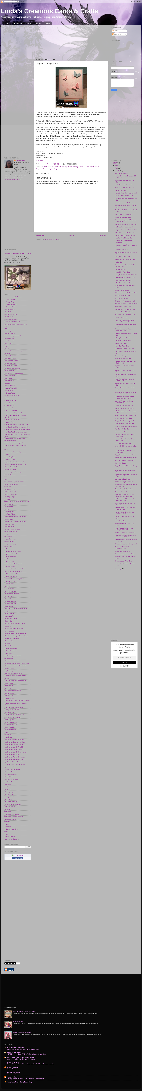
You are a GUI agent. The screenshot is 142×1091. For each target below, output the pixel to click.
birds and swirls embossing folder (15, 351)
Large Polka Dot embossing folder (15, 608)
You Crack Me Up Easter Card (124, 460)
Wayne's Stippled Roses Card (22, 1032)
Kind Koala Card (120, 269)
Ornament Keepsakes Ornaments (15, 666)
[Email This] (68, 164)
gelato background (10, 531)
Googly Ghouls (9, 541)
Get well (7, 534)
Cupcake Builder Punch (12, 419)
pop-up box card (9, 693)
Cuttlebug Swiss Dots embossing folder (17, 429)
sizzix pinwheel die (10, 724)
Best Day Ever (9, 341)
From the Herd (9, 524)
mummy (7, 643)
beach (6, 328)
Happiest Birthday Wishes (12, 551)
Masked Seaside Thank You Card (24, 1011)
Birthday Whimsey (10, 358)
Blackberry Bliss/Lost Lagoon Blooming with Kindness (124, 495)
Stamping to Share (13, 1062)
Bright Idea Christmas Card (123, 214)
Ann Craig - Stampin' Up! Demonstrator (20, 1057)
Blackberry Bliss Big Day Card (124, 349)
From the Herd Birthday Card (124, 423)
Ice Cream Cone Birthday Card (125, 314)
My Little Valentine (10, 646)
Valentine (7, 809)
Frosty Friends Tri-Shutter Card (125, 203)
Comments (117, 34)
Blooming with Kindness (12, 368)
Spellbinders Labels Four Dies (14, 747)
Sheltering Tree (9, 720)
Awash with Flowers (10, 319)
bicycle (6, 346)
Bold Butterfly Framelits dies (13, 373)
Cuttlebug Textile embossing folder (15, 432)
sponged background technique (14, 764)
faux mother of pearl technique (14, 482)
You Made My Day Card (122, 429)
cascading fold (9, 390)
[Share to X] (72, 164)
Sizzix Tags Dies (9, 727)
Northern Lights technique (13, 656)
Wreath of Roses (9, 836)
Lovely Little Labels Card (123, 306)
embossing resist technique (13, 472)
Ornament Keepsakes (11, 661)
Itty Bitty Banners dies (11, 593)
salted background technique (13, 707)
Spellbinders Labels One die (13, 749)
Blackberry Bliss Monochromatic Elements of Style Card (125, 536)
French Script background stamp (15, 521)
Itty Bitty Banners (10, 591)
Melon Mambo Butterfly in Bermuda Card (123, 547)
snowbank (7, 734)
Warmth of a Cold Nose (122, 479)
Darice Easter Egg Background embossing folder (14, 439)
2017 (115, 163)
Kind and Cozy (9, 596)
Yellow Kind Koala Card (122, 551)
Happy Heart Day (10, 556)
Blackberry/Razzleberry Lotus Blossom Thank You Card (124, 397)
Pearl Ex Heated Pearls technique (15, 675)
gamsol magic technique (12, 529)
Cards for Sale (17, 23)
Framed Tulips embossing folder (15, 516)
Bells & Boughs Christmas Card (125, 259)
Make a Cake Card (121, 492)
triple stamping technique (12, 804)
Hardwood (7, 559)
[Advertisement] (71, 40)
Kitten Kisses (8, 606)
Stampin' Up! (8, 772)
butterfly (7, 383)
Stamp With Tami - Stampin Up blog (19, 1082)
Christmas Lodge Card (122, 249)
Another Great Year (10, 314)
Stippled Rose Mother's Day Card (17, 253)
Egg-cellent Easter (121, 463)
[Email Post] (64, 164)
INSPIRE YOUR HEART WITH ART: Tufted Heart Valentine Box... (26, 1054)
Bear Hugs (7, 331)
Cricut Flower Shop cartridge (13, 413)
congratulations (9, 405)
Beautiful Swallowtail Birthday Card (126, 235)
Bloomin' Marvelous (10, 365)
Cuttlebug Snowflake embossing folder (17, 427)
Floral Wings (8, 504)
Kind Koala (8, 598)
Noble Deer (8, 653)
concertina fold (9, 403)
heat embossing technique (13, 571)
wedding (7, 821)
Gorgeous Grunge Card (122, 356)
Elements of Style (10, 469)
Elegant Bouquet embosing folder (15, 464)
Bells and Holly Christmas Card (125, 232)
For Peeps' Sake (9, 514)
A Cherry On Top (9, 299)
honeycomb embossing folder (14, 579)
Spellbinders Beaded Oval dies (14, 742)
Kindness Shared (10, 603)
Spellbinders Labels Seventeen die (15, 752)
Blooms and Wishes (13, 1074)
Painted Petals (9, 668)
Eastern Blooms (9, 459)
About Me (38, 23)
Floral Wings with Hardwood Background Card (124, 529)
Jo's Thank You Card (121, 173)
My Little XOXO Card (121, 298)
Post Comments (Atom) (52, 240)
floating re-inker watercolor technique (16, 501)
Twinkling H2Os (9, 806)
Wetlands (7, 826)
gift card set (8, 536)
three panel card (9, 797)
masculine (7, 626)
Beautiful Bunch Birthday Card (124, 408)
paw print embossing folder (13, 673)
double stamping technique (13, 452)
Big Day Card (119, 262)
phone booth (8, 685)
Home (7, 23)
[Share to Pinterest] (76, 164)
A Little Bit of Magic (10, 304)
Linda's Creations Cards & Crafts (49, 11)
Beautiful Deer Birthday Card (124, 238)
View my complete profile (12, 179)
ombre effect (8, 658)
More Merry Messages (11, 638)
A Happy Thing (9, 302)
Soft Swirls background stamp (14, 739)
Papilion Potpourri (54, 169)
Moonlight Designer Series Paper (15, 633)
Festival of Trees (9, 489)
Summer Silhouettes (11, 779)
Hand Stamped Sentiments (16, 1047)
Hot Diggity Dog (9, 581)
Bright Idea (8, 378)
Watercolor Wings (10, 819)
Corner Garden (9, 408)
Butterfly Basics (78, 167)
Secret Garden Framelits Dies (14, 715)
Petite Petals (8, 683)
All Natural (7, 312)
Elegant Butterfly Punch (91, 167)
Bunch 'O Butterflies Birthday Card (126, 224)
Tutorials (47, 23)
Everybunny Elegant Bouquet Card (126, 457)
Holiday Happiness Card (122, 290)
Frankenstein (8, 519)
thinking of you (9, 794)
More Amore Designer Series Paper (16, 636)
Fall (5, 479)
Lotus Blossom (9, 613)
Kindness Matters (10, 601)
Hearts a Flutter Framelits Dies (14, 569)
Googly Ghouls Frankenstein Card (126, 415)
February (118, 569)
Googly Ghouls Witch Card (123, 418)
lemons (6, 611)
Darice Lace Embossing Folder (14, 443)
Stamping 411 (11, 1077)
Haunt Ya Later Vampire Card (124, 554)
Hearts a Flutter (9, 566)
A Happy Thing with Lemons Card (126, 426)
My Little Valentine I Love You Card (126, 304)
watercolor (7, 811)
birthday (7, 353)
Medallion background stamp (13, 628)
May (116, 165)
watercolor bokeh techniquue (13, 816)
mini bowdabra (9, 631)
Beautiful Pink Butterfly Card (124, 196)
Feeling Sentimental (11, 484)
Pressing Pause (11, 1069)
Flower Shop (8, 506)
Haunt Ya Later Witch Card (123, 561)
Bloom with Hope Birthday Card (125, 309)
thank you (7, 789)
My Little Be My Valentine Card (125, 301)
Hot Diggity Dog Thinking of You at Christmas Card (126, 485)
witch (6, 834)
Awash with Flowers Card (123, 443)
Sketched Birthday (10, 729)
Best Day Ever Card (121, 432)
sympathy (7, 784)
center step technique (11, 395)
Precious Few (8, 695)
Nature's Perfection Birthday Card (126, 544)
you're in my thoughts (11, 839)
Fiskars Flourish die (10, 494)
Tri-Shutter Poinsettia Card (123, 185)
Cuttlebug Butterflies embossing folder (17, 424)
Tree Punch (8, 799)
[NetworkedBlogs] (18, 855)
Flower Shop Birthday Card (123, 280)
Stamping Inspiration (14, 1052)
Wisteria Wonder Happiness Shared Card (124, 402)
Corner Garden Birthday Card (124, 405)
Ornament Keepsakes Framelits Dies (16, 663)
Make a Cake (8, 621)
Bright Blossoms (9, 375)
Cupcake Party (9, 422)
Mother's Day (8, 641)
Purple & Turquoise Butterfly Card (126, 193)
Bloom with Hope (10, 363)
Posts (116, 30)
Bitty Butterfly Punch (65, 167)
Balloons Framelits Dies (12, 322)
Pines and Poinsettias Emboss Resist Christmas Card (124, 321)
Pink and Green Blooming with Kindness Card (124, 513)
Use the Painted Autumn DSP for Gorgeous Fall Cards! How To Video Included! (30, 1064)
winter (6, 831)
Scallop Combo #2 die (11, 710)
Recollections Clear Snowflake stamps (17, 700)
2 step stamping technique (13, 297)
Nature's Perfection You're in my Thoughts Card (125, 329)
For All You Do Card (121, 343)
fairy (5, 477)
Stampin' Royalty (13, 1067)
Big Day (7, 348)
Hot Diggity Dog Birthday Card (124, 482)
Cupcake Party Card (121, 317)
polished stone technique (12, 690)
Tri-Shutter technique (11, 801)
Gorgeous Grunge (42, 169)
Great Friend (8, 546)
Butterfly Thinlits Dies (11, 388)
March (117, 171)
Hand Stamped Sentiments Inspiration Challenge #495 (23, 1049)
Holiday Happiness (10, 576)
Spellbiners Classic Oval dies (13, 762)
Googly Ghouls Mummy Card (124, 421)
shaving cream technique (12, 717)
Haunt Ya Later (9, 561)
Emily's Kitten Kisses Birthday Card (126, 230)
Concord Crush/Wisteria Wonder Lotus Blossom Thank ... (125, 393)
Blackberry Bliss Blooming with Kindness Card (125, 499)
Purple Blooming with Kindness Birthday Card (125, 508)
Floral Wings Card (120, 521)
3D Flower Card (18, 1021)
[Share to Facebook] (74, 164)
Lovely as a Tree (9, 616)
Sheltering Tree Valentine (123, 340)
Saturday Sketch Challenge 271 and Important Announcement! (25, 1078)
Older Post (101, 235)
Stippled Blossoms (10, 774)
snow (6, 732)
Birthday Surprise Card (122, 338)
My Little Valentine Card (122, 295)
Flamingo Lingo (9, 497)
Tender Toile (8, 787)
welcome (7, 824)
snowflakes (8, 737)
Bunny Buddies (9, 380)
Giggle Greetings (10, 539)
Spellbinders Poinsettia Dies (13, 754)
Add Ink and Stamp (13, 1072)
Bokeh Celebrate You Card (123, 283)
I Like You (7, 586)
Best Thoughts (9, 343)
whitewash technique (11, 829)
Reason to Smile (9, 698)
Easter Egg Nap (9, 457)
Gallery (28, 23)
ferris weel (7, 487)
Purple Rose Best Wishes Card (125, 277)
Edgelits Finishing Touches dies (14, 462)
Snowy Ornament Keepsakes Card (126, 275)
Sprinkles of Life (9, 767)
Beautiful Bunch (9, 333)
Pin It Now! (39, 160)
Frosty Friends (9, 526)
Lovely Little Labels (10, 618)
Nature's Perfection (10, 651)
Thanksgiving (8, 792)
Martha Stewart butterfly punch (14, 623)
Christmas (7, 398)
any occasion (8, 317)
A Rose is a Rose (10, 307)
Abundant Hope (9, 309)
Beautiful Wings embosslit (49, 167)
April (116, 168)
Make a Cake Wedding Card (124, 489)
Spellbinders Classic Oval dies (14, 744)
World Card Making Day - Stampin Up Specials (21, 1059)
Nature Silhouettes (10, 648)
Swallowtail (8, 782)
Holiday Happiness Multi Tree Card (126, 293)
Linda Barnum (21, 160)
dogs (6, 449)
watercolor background (12, 814)
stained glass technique (12, 769)
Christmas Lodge (10, 400)
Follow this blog (18, 858)
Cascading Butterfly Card (123, 217)
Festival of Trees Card (122, 346)
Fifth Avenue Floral (10, 492)
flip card (7, 499)
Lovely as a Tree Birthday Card (125, 187)
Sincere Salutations (10, 722)
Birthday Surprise (10, 356)
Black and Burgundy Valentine (124, 227)
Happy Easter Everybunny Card (125, 455)
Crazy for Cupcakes (10, 410)
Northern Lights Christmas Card (125, 532)
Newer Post (41, 235)
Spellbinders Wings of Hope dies (15, 759)
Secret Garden (9, 712)
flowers (6, 509)
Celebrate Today (9, 393)
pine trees (7, 688)
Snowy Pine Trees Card (122, 256)
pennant (7, 678)
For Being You (9, 511)
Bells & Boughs (9, 338)
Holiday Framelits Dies (11, 574)
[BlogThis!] (70, 164)
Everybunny (8, 474)
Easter (6, 454)
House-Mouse (9, 584)
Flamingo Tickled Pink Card (124, 312)
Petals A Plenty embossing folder (15, 680)
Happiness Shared (10, 554)
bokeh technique (9, 370)
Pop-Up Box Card (120, 190)
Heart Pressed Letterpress (13, 564)
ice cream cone (9, 589)
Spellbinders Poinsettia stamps (14, 757)
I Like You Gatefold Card (123, 358)
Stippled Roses (9, 777)
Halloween (7, 549)
